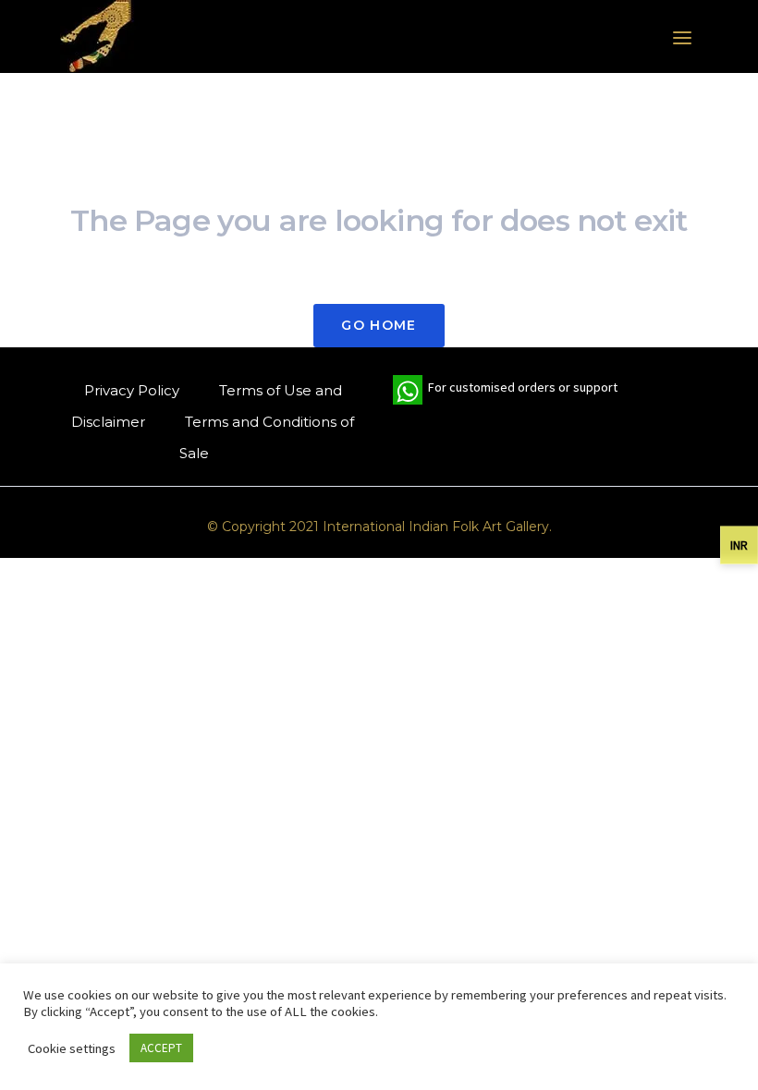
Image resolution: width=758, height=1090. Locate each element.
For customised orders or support (505, 392)
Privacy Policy (131, 390)
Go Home (378, 325)
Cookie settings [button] (72, 1048)
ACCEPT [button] (161, 1048)
